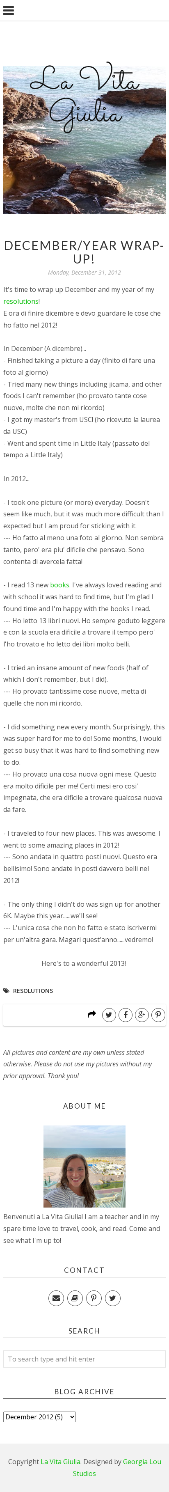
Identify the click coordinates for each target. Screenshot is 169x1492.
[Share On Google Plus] (142, 1015)
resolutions (21, 301)
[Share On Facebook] (125, 1015)
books (59, 584)
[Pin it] (158, 1015)
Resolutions (33, 991)
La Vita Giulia (84, 98)
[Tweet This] (109, 1015)
